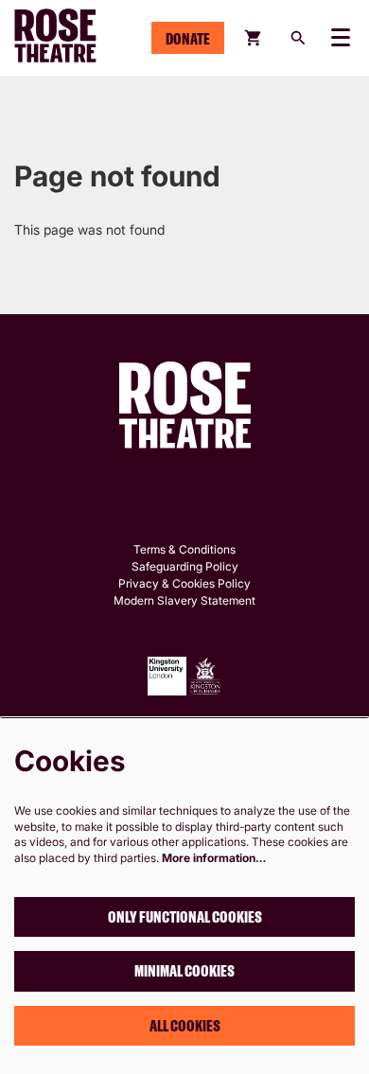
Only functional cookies (185, 916)
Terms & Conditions (184, 549)
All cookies (184, 1025)
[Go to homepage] (71, 38)
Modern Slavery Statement (184, 600)
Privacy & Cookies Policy (184, 583)
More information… (214, 858)
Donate (188, 38)
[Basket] (254, 38)
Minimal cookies (184, 970)
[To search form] (298, 38)
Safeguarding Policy (185, 566)
